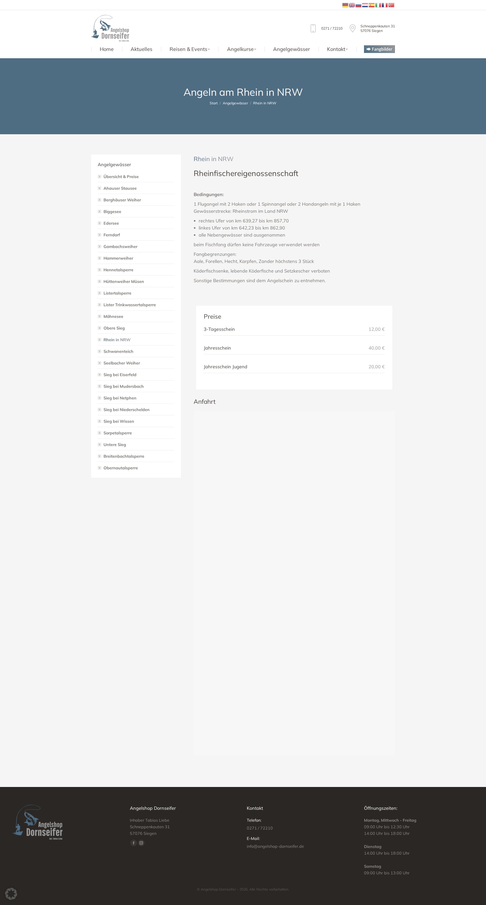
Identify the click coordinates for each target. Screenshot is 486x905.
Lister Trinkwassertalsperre (130, 304)
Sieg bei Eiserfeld (120, 374)
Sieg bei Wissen (119, 421)
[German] (345, 5)
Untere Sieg (115, 444)
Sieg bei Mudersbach (124, 386)
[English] (352, 5)
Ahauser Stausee (120, 188)
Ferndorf (112, 234)
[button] (11, 894)
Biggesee (112, 211)
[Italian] (378, 5)
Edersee (111, 223)
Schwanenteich (118, 351)
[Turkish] (391, 5)
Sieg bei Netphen (120, 397)
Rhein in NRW (117, 339)
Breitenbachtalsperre (124, 456)
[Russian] (358, 5)
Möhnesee (113, 316)
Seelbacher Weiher (122, 362)
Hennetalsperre (118, 269)
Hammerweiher (118, 258)
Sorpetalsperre (118, 432)
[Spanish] (372, 5)
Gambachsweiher (120, 246)
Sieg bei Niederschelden (127, 409)
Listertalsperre (117, 293)
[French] (385, 5)
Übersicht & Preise (121, 176)
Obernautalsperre (121, 467)
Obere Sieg (114, 328)
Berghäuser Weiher (122, 199)
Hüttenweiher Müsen (124, 281)
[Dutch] (365, 5)
